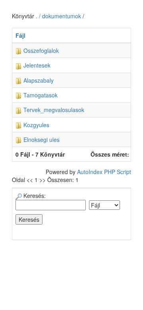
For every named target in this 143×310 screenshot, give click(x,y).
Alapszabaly (38, 80)
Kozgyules (35, 125)
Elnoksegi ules (41, 139)
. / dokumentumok (59, 16)
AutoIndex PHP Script (104, 172)
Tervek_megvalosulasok (53, 110)
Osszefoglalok (40, 50)
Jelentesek (36, 65)
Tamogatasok (40, 95)
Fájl (20, 35)
